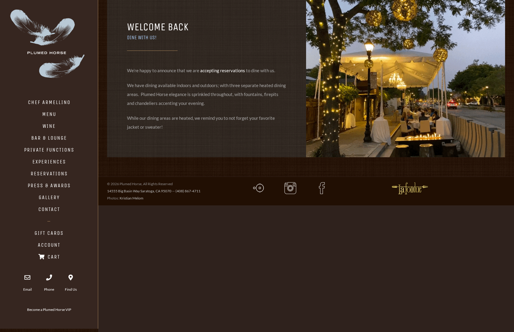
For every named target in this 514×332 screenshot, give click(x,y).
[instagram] (290, 184)
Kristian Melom (131, 198)
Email (27, 289)
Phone (49, 289)
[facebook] (322, 184)
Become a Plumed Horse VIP (49, 309)
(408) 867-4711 (187, 191)
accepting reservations (222, 70)
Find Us (71, 289)
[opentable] (258, 184)
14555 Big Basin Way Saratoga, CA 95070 (139, 191)
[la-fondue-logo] (410, 182)
